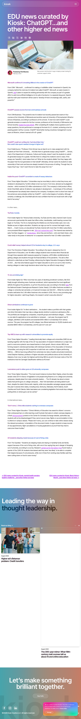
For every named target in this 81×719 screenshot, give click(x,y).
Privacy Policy (63, 708)
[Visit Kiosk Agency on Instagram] (10, 708)
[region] (60, 709)
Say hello (40, 696)
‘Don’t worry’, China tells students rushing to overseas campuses (30, 405)
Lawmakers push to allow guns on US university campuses (28, 369)
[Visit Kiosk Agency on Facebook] (4, 708)
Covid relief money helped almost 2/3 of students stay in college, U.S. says (34, 245)
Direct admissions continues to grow (20, 305)
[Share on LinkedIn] (13, 37)
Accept (49, 712)
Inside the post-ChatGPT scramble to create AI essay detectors (30, 176)
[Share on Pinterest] (29, 37)
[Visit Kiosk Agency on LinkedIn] (15, 708)
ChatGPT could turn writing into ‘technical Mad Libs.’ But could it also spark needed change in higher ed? (26, 143)
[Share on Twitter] (17, 37)
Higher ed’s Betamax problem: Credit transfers (12, 559)
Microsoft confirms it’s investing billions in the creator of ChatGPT (30, 82)
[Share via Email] (25, 37)
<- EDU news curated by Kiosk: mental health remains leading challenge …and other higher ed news (21, 476)
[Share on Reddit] (21, 37)
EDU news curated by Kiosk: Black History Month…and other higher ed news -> (64, 476)
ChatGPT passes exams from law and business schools (27, 110)
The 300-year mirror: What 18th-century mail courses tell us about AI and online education (56, 654)
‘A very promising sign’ (15, 275)
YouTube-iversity (14, 213)
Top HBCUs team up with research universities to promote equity (30, 334)
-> (79, 525)
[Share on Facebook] (9, 37)
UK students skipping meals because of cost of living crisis (28, 438)
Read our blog (7, 525)
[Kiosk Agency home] (7, 4)
